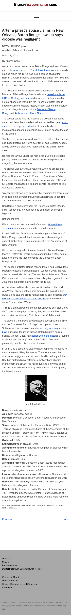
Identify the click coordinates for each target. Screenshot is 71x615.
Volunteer (7, 587)
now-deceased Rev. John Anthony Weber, (35, 70)
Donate (6, 558)
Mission (6, 561)
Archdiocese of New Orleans (30, 113)
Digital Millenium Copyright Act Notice (22, 568)
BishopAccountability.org (32, 602)
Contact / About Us (12, 577)
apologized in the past (43, 335)
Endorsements (9, 565)
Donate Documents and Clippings (19, 584)
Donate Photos (10, 580)
